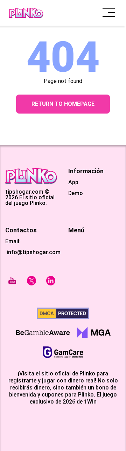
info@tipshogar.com (34, 252)
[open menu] (109, 13)
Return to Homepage (62, 104)
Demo (75, 193)
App (73, 182)
